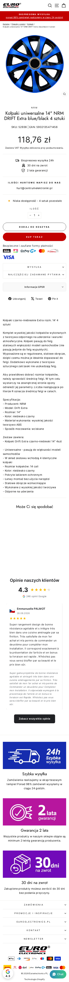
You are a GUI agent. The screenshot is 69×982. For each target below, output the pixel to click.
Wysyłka (24, 147)
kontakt (34, 930)
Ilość (34, 208)
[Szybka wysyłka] (34, 755)
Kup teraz (34, 237)
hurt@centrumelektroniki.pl (34, 188)
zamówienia (34, 904)
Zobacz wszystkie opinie (34, 718)
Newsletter (34, 939)
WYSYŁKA (34, 267)
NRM (34, 107)
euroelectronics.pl (34, 922)
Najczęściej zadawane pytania (34, 274)
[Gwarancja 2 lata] (34, 811)
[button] (58, 974)
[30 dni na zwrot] (34, 864)
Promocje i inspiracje (33, 913)
